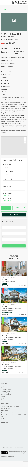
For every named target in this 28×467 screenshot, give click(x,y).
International (4, 396)
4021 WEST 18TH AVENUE (8, 281)
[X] (1, 418)
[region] (14, 146)
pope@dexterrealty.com (9, 412)
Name (4, 225)
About (2, 398)
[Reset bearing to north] (25, 142)
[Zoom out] (25, 140)
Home (2, 386)
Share (6, 207)
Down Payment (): (8, 171)
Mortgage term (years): (9, 179)
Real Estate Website (19, 447)
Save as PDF (17, 208)
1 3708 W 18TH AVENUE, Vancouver (11, 366)
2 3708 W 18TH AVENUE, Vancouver (11, 337)
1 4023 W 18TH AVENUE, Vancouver (11, 308)
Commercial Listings (6, 391)
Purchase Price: (7, 164)
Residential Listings (6, 389)
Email (4, 237)
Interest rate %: (7, 186)
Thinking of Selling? (6, 394)
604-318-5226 (7, 408)
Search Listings (5, 388)
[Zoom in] (25, 138)
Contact (3, 400)
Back (5, 9)
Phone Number (6, 231)
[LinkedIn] (3, 418)
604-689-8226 (6, 410)
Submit (14, 245)
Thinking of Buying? (6, 393)
